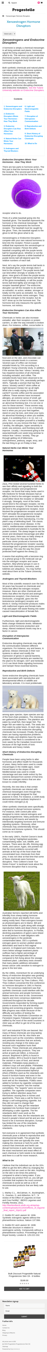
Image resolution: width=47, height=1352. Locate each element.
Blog (3, 1330)
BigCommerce (15, 1349)
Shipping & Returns (8, 1333)
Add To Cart (24, 1289)
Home (4, 1325)
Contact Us (6, 1328)
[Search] (9, 2)
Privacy (4, 1335)
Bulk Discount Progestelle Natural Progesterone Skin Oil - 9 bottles (24, 1274)
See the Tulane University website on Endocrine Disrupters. (23, 89)
